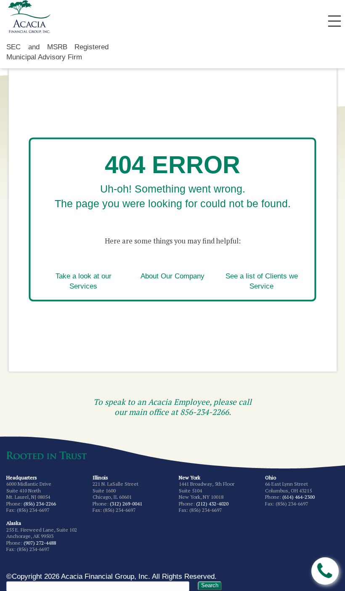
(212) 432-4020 (212, 503)
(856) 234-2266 (40, 503)
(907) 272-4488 (40, 543)
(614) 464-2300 (298, 497)
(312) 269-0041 (126, 503)
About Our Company (172, 277)
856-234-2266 (204, 411)
